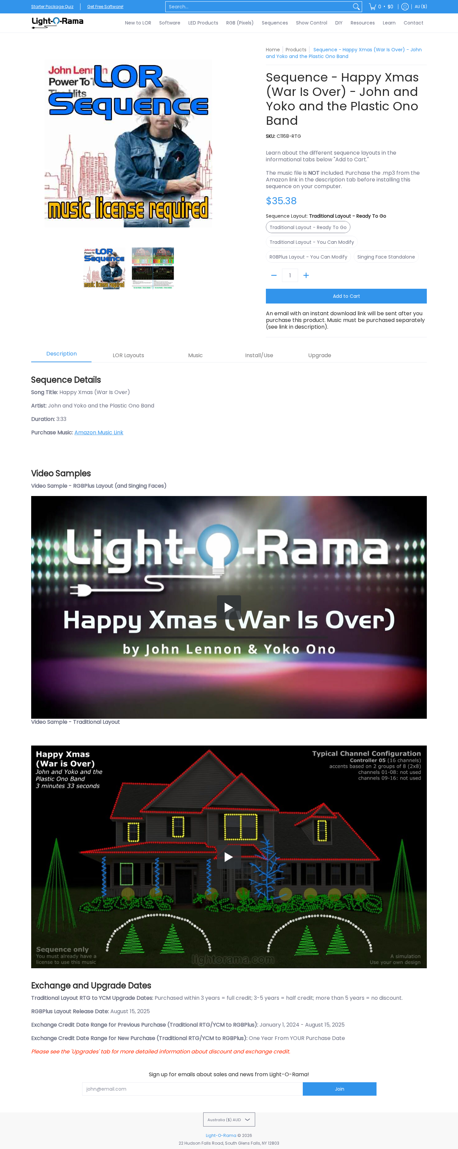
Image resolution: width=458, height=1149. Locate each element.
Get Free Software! (105, 6)
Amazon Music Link (98, 432)
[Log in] (405, 6)
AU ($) (421, 6)
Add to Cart (346, 296)
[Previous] (35, 143)
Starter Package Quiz (52, 6)
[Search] (356, 7)
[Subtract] (274, 275)
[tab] (61, 355)
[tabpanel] (229, 712)
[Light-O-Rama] (58, 23)
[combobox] (258, 7)
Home (273, 49)
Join (339, 1089)
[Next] (221, 143)
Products (296, 49)
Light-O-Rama (221, 1135)
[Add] (306, 275)
